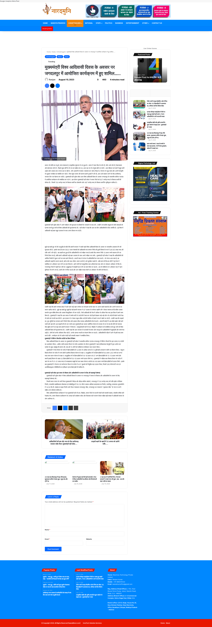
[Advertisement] (106, 38)
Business (119, 23)
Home (45, 23)
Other (145, 23)
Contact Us (157, 23)
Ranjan (52, 79)
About (168, 623)
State (98, 23)
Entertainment (132, 23)
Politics (108, 23)
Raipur (60, 57)
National (89, 23)
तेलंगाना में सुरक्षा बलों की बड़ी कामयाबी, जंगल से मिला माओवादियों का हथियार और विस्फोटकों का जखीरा (84, 479)
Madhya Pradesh (58, 23)
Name (47, 530)
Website (89, 539)
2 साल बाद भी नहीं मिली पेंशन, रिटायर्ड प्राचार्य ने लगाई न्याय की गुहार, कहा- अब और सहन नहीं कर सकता (112, 479)
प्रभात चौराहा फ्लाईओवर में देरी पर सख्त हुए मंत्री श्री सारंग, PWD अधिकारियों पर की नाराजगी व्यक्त (156, 114)
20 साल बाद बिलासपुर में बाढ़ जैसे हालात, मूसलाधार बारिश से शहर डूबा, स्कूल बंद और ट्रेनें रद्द (56, 479)
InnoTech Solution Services (92, 623)
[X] (111, 614)
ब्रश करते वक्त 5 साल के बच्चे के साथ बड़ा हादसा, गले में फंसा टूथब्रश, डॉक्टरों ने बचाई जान (157, 146)
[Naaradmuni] (56, 10)
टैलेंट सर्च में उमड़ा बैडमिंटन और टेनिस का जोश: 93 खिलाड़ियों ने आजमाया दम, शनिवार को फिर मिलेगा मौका (157, 103)
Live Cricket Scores (150, 48)
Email (47, 539)
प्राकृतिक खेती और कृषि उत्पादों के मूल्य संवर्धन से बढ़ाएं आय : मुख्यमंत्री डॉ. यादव (156, 124)
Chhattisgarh (74, 23)
